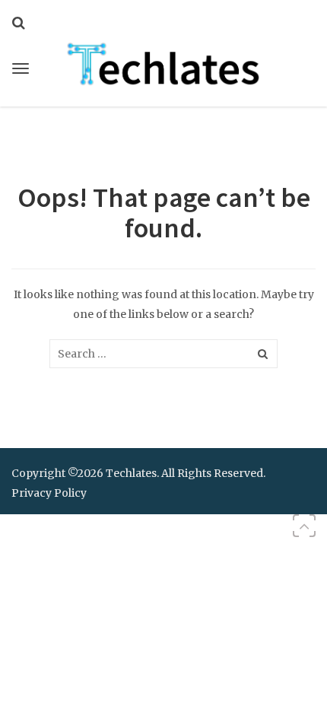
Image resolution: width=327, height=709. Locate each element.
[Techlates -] (163, 62)
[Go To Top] (304, 525)
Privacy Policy (49, 493)
